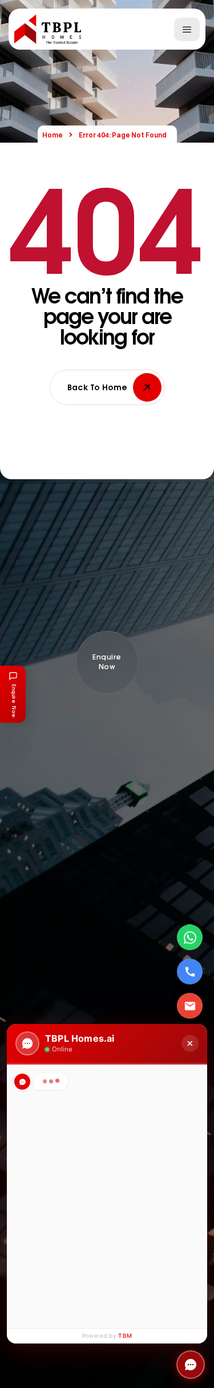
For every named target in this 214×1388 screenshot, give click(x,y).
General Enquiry (72, 1218)
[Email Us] (190, 1006)
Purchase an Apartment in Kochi (101, 1167)
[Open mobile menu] (187, 29)
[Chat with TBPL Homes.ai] (190, 1364)
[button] (107, 662)
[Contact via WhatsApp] (190, 937)
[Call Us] (190, 972)
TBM (125, 1335)
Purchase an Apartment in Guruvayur (110, 1192)
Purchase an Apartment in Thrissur (106, 1141)
